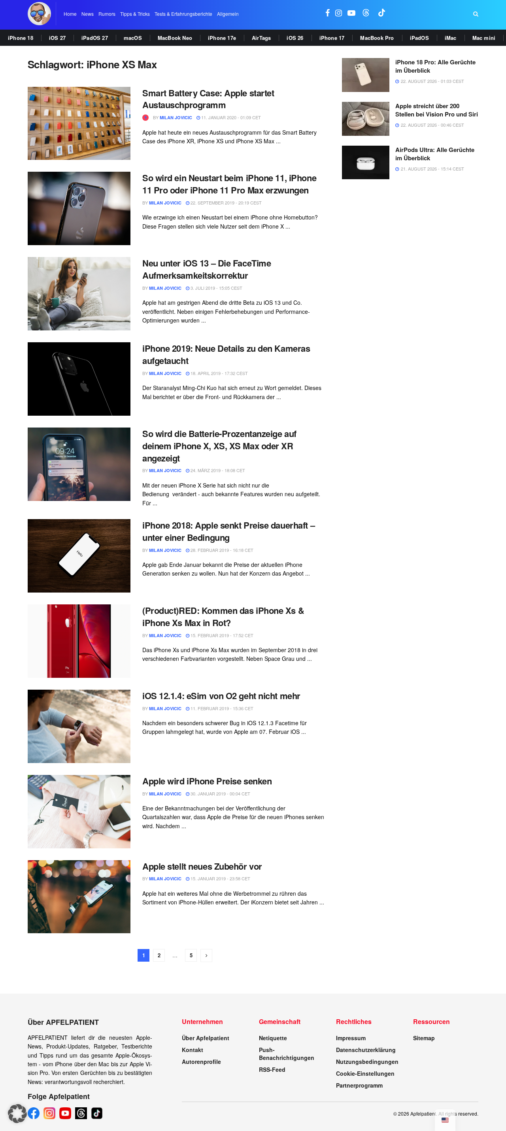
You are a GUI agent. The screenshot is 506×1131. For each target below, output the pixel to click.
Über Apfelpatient (205, 1038)
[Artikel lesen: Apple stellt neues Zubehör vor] (79, 897)
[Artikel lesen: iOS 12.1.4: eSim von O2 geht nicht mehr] (79, 726)
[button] (17, 1113)
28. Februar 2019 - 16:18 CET (221, 550)
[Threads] (81, 1113)
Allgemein (228, 13)
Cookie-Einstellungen (365, 1073)
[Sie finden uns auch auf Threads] (366, 13)
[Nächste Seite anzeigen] (206, 955)
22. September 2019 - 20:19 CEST (225, 202)
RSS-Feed (272, 1069)
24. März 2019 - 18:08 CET (217, 470)
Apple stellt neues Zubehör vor (202, 866)
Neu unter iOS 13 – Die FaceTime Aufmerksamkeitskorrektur (206, 269)
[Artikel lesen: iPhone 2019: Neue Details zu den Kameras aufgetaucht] (79, 379)
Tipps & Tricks (135, 13)
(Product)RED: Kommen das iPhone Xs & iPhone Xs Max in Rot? (223, 616)
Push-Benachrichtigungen (286, 1054)
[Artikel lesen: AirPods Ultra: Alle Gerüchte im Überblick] (365, 163)
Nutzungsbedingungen (367, 1061)
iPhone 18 (20, 37)
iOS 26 (295, 37)
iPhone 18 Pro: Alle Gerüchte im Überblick (435, 66)
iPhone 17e (222, 37)
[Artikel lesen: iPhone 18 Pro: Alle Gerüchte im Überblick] (365, 75)
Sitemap (424, 1038)
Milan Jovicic (176, 117)
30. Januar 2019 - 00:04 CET (219, 793)
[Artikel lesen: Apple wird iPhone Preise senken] (79, 811)
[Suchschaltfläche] (475, 14)
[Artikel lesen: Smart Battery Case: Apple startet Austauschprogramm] (79, 123)
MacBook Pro (377, 37)
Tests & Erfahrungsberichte (183, 13)
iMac (451, 37)
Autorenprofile (201, 1061)
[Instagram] (49, 1113)
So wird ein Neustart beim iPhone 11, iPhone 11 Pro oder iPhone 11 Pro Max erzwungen (229, 183)
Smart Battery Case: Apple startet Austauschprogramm (208, 98)
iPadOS (419, 37)
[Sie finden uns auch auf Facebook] (327, 13)
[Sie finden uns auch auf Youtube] (351, 13)
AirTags (261, 37)
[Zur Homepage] (39, 13)
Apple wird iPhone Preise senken (207, 781)
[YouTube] (65, 1113)
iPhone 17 (332, 37)
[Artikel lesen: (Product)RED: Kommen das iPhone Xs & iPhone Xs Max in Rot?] (79, 641)
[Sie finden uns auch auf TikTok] (382, 13)
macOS (133, 37)
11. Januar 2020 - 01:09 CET (230, 117)
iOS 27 (57, 37)
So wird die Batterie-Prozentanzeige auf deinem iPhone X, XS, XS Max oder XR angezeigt (219, 445)
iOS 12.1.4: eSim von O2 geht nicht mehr (221, 695)
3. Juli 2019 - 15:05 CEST (215, 288)
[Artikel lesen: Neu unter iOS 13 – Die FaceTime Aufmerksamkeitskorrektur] (79, 293)
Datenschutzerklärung (366, 1050)
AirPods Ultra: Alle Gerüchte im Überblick (434, 153)
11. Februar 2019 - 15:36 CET (221, 708)
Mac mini (484, 37)
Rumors (106, 13)
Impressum (351, 1038)
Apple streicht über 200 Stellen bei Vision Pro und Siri (436, 109)
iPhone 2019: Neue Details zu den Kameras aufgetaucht (226, 354)
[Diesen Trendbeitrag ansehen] (145, 117)
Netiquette (273, 1038)
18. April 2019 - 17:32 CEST (218, 373)
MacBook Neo (175, 37)
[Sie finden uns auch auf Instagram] (338, 13)
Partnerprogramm (359, 1085)
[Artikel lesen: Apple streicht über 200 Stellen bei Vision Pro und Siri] (365, 119)
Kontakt (192, 1050)
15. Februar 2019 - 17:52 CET (221, 635)
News (87, 13)
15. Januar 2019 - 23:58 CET (219, 878)
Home (70, 13)
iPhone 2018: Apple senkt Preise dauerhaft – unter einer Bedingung (228, 531)
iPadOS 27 (94, 37)
